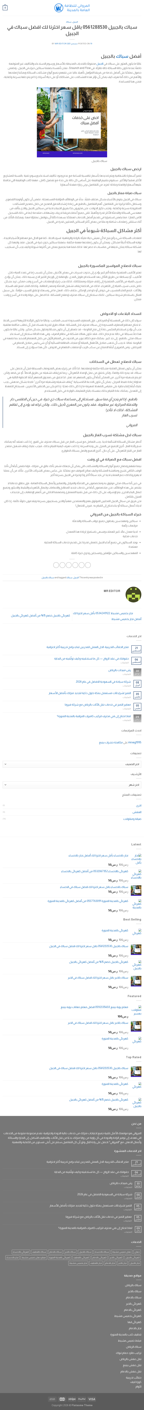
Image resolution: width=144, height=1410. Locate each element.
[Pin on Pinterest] (62, 565)
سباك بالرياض (133, 1285)
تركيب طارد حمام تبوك (128, 1352)
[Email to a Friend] (69, 565)
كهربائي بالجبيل (133, 1257)
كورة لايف (135, 1381)
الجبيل (75, 22)
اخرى (138, 805)
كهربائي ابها (134, 1322)
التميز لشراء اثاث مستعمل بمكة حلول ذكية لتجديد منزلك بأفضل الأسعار (90, 693)
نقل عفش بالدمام (130, 1371)
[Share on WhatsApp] (88, 565)
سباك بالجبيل (48, 577)
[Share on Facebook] (81, 565)
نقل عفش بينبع (132, 1365)
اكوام (138, 1386)
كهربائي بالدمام (99, 1257)
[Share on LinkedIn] (56, 565)
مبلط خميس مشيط (129, 1340)
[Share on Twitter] (75, 565)
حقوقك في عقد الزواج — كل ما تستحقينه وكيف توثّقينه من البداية (91, 658)
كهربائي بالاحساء (21, 1252)
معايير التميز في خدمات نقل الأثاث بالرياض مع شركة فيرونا (98, 704)
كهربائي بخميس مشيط (127, 1315)
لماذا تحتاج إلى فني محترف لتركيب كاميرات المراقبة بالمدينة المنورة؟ (94, 716)
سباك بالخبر (70, 1252)
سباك (68, 22)
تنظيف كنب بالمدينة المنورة (125, 1334)
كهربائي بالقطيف (81, 1257)
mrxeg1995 (134, 742)
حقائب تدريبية (133, 1377)
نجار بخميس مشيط (78, 1263)
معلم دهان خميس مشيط (34, 1257)
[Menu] (139, 8)
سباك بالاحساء (102, 1252)
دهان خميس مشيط (121, 1252)
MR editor (61, 44)
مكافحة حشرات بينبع (111, 742)
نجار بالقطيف (96, 1263)
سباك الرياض (133, 1346)
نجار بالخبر (122, 1263)
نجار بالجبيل (135, 1263)
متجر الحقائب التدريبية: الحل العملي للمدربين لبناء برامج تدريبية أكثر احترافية (88, 646)
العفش (137, 812)
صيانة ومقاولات (132, 818)
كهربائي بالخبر (116, 1257)
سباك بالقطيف (39, 1252)
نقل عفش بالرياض (130, 1358)
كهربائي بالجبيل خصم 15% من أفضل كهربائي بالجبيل (40, 615)
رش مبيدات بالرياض (119, 670)
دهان (137, 1252)
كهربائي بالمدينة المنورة (59, 1257)
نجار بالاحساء (12, 1257)
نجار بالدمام (110, 1263)
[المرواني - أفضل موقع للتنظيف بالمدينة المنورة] (72, 8)
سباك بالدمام (55, 1252)
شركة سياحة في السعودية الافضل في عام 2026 (103, 681)
